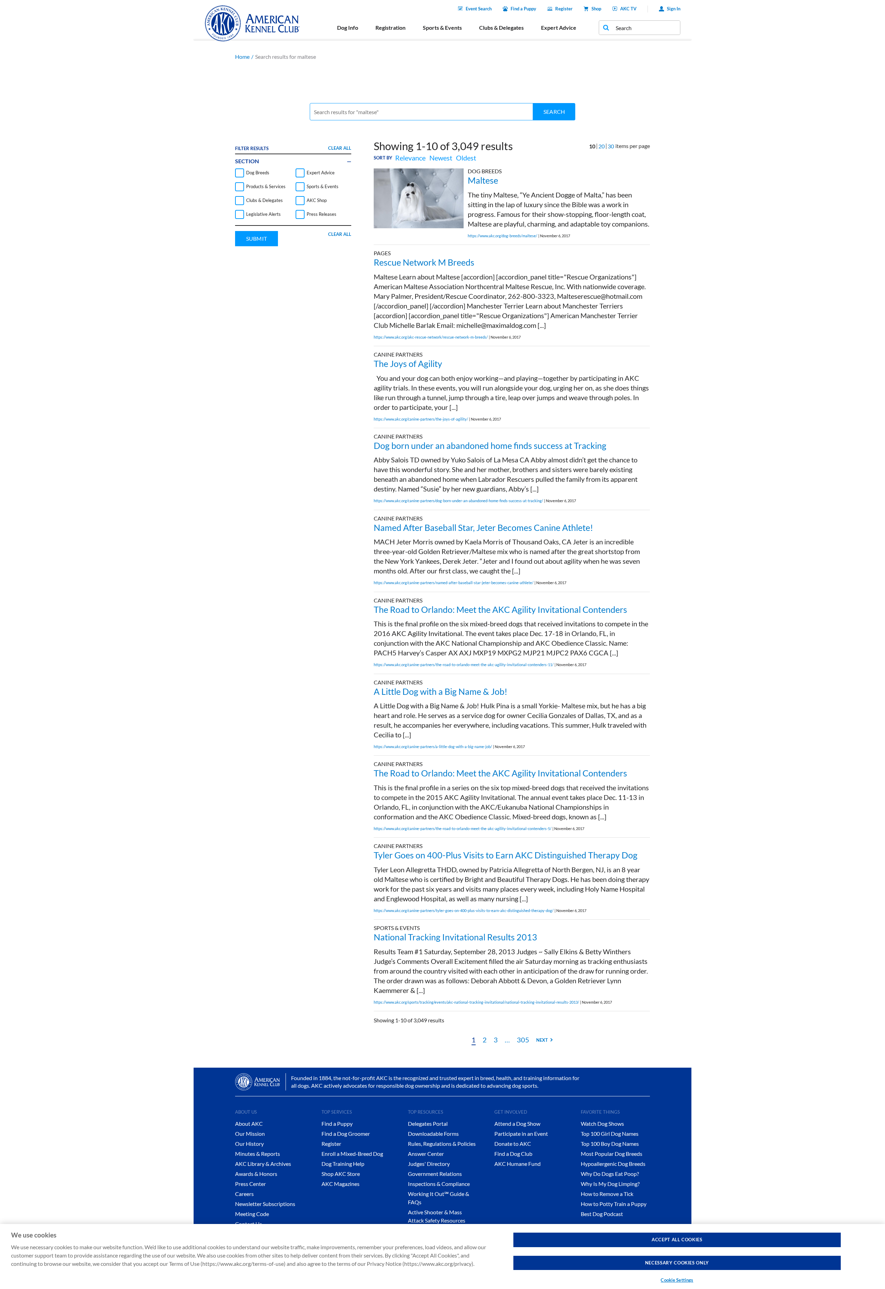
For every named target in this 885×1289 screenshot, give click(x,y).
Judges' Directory (429, 1163)
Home (242, 56)
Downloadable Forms (433, 1133)
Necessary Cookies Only (677, 1262)
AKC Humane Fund (517, 1163)
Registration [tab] (390, 27)
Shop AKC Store (341, 1173)
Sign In (673, 8)
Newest (440, 158)
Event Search (479, 8)
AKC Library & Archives (263, 1163)
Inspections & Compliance (439, 1183)
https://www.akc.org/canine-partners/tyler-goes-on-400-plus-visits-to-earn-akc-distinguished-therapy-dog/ (463, 910)
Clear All (339, 148)
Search (554, 111)
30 (611, 146)
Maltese (483, 180)
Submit (256, 238)
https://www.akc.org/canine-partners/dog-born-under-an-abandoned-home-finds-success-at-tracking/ (458, 501)
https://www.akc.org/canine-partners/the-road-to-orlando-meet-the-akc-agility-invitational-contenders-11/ (463, 664)
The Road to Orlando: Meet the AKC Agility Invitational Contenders (500, 609)
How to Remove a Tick (607, 1193)
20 (601, 146)
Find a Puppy (523, 8)
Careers (244, 1193)
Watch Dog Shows (602, 1123)
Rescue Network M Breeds (424, 262)
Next (542, 1040)
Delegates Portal (428, 1123)
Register (563, 8)
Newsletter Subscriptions (265, 1203)
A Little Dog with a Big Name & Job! (440, 691)
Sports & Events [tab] (442, 27)
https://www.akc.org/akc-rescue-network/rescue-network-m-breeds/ (431, 337)
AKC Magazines (341, 1183)
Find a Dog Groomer (346, 1133)
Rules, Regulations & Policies (442, 1143)
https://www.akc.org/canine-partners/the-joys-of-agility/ (421, 419)
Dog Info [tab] (347, 27)
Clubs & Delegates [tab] (501, 27)
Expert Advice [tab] (558, 27)
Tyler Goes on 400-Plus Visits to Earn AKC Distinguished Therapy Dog (505, 855)
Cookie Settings (677, 1280)
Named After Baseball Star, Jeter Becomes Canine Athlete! (483, 527)
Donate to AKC (512, 1143)
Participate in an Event (521, 1133)
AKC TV (628, 8)
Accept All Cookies (677, 1239)
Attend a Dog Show (517, 1123)
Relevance (410, 158)
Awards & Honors (256, 1173)
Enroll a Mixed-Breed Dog (352, 1153)
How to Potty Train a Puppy (613, 1203)
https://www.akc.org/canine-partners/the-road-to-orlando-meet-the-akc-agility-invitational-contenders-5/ (462, 828)
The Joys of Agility (408, 363)
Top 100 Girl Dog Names (610, 1133)
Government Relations (435, 1173)
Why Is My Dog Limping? (610, 1183)
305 (523, 1039)
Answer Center (426, 1153)
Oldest (466, 158)
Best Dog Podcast (602, 1213)
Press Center (250, 1183)
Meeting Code (252, 1213)
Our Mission (250, 1133)
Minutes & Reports (257, 1153)
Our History (249, 1143)
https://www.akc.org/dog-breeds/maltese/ (502, 236)
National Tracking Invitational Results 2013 (455, 937)
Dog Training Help (343, 1163)
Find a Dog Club (513, 1153)
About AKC (249, 1123)
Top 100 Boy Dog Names (610, 1143)
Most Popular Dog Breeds (611, 1153)
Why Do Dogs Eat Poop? (610, 1173)
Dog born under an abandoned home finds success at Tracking (490, 445)
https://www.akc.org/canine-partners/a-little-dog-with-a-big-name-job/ (433, 746)
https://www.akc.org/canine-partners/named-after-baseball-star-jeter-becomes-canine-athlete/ (453, 582)
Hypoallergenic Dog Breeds (613, 1163)
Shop (596, 8)
